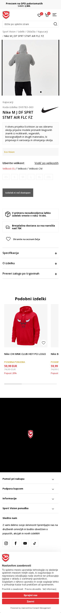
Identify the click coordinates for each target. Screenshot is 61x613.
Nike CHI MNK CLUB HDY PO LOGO (25, 354)
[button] (30, 24)
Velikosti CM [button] (35, 168)
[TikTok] (34, 543)
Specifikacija (11, 253)
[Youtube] (25, 543)
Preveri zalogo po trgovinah (21, 273)
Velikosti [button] (22, 168)
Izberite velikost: (14, 163)
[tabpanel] (30, 68)
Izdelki (21, 31)
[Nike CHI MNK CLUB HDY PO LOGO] (25, 325)
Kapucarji (43, 31)
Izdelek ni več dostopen (17, 192)
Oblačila (31, 31)
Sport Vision (9, 31)
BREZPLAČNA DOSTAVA (30, 3)
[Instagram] (6, 543)
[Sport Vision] (6, 15)
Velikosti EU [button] (9, 168)
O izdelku (9, 263)
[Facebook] (15, 543)
